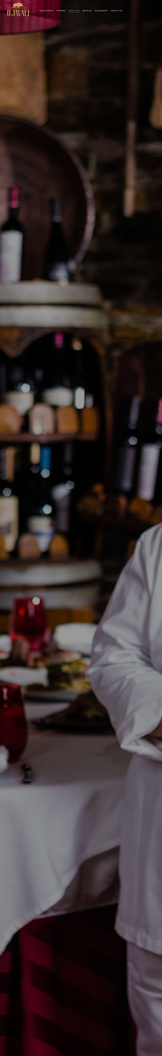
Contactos (117, 11)
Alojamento (101, 11)
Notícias (87, 11)
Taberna (61, 11)
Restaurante (46, 11)
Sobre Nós (74, 11)
